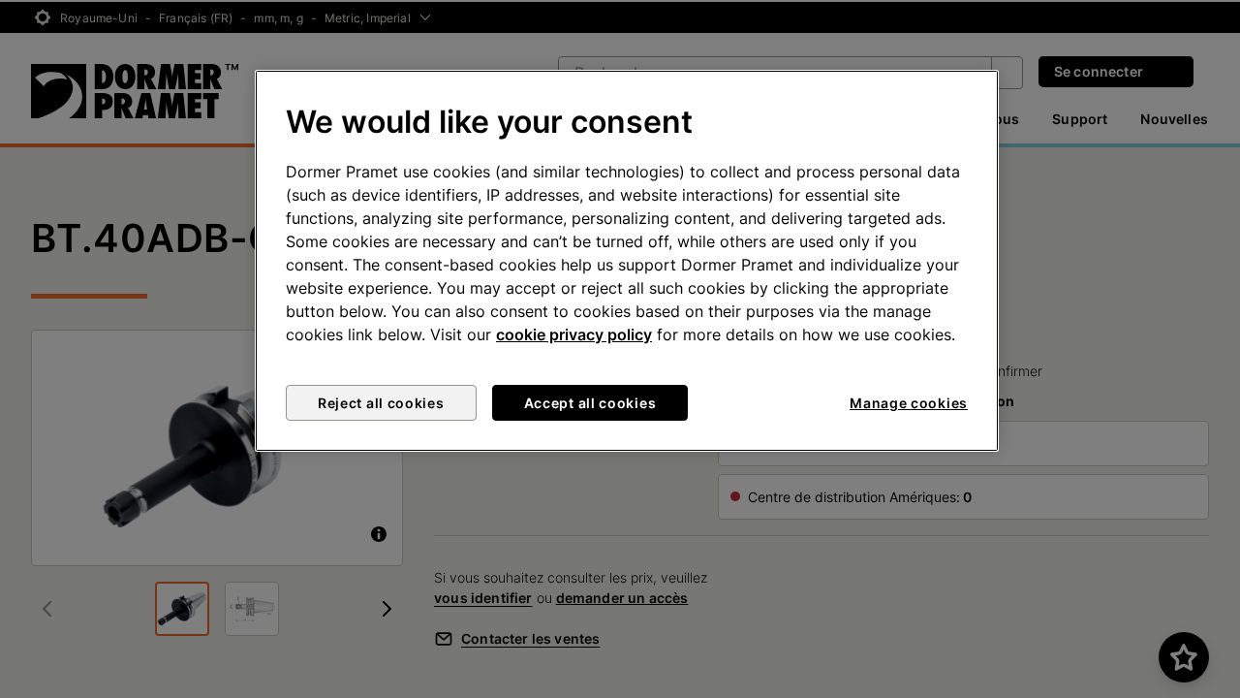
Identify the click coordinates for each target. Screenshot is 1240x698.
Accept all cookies (590, 403)
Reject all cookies (381, 403)
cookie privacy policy (574, 334)
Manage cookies (909, 403)
